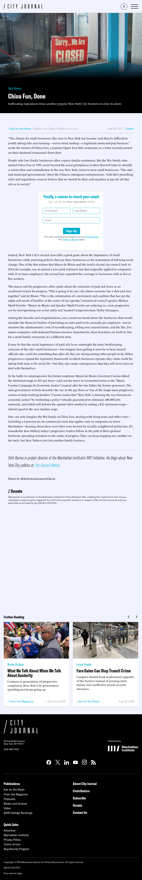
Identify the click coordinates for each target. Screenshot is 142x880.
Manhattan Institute (16, 835)
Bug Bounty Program (16, 849)
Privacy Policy (92, 236)
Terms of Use (12, 844)
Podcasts (9, 799)
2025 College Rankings (18, 813)
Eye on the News (89, 701)
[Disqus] (71, 558)
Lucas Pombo (84, 664)
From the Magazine (21, 701)
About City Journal (85, 783)
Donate (16, 491)
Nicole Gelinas (15, 664)
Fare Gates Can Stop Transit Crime (104, 670)
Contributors (81, 791)
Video (7, 808)
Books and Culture (15, 803)
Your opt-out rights (13, 873)
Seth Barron (14, 88)
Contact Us (80, 812)
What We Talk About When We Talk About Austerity (34, 673)
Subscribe (79, 798)
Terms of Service (70, 239)
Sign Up (71, 231)
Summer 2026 (56, 701)
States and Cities (44, 128)
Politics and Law (67, 128)
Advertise (10, 830)
